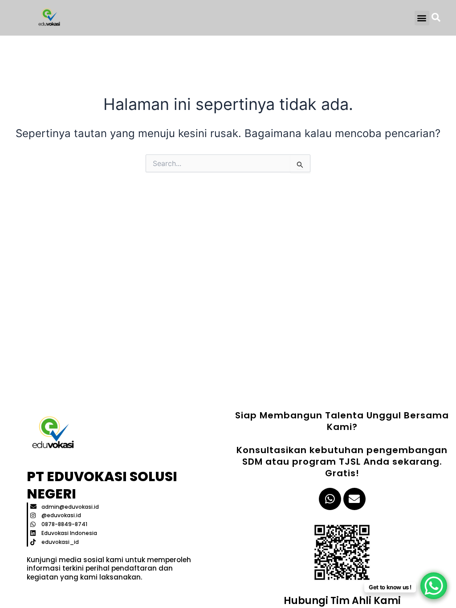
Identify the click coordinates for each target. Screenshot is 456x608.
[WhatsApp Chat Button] (433, 585)
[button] (422, 18)
